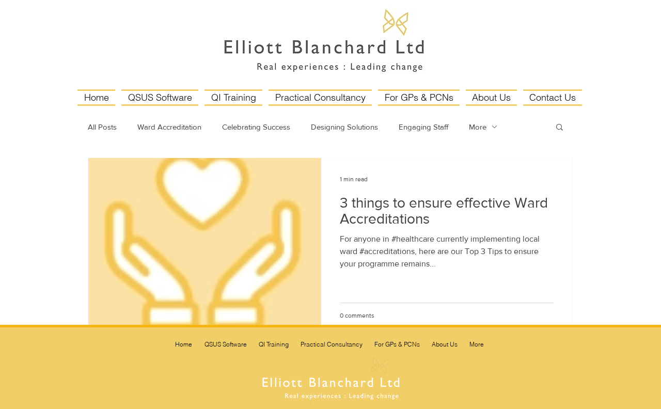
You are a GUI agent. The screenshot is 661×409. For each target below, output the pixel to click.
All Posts (102, 126)
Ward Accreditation (169, 126)
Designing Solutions (344, 126)
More (477, 126)
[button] (559, 127)
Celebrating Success (256, 126)
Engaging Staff (423, 126)
